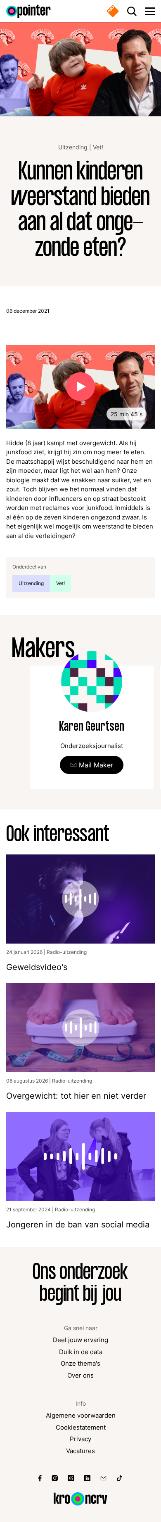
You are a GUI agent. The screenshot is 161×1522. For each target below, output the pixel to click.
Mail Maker (96, 765)
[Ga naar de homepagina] (28, 11)
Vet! (98, 147)
